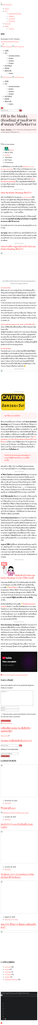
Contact (11, 29)
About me (8, 71)
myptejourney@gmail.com (10, 41)
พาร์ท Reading (26, 197)
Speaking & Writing (15, 14)
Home (7, 9)
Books (7, 68)
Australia (8, 24)
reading (25, 675)
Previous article (7, 723)
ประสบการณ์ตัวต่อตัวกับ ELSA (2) (16, 740)
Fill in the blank (7, 675)
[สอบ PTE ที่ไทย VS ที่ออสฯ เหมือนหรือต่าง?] (19, 913)
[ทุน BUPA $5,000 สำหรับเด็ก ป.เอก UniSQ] (15, 813)
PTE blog (15, 919)
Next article (5, 736)
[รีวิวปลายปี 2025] (19, 796)
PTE (6, 11)
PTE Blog (12, 21)
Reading (11, 16)
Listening (12, 19)
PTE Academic (17, 675)
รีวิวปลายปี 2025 (8, 807)
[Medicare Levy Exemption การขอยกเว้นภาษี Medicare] (19, 863)
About (7, 26)
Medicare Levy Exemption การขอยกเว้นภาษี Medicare (17, 876)
